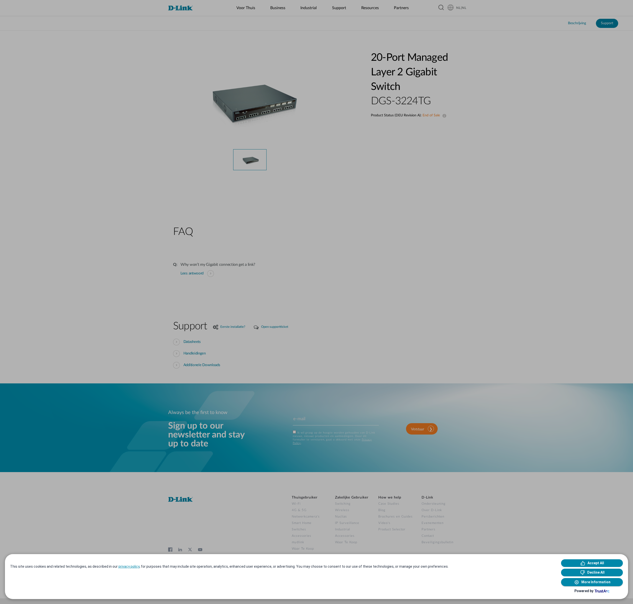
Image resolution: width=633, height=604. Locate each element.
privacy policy (128, 566)
